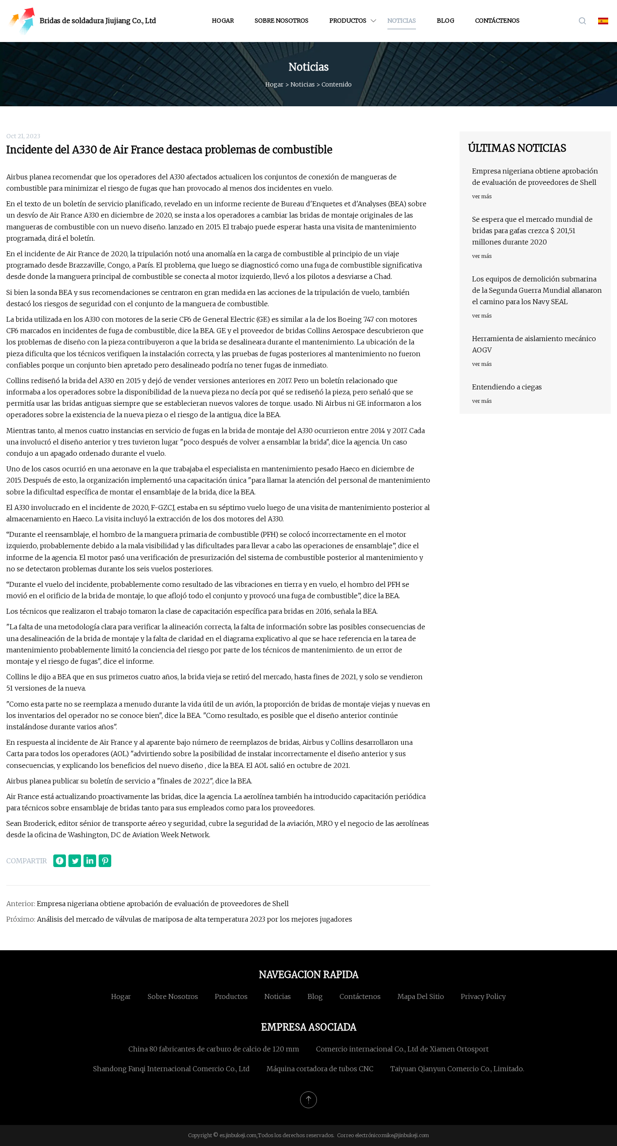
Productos (347, 20)
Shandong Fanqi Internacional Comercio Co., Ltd (171, 1069)
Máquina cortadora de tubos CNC (320, 1069)
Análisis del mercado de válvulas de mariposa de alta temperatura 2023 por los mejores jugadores (194, 919)
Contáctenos (497, 20)
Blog (445, 20)
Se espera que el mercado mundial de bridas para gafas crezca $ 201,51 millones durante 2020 (532, 230)
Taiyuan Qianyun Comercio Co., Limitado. (457, 1069)
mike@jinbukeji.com (405, 1135)
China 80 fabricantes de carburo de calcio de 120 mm (213, 1049)
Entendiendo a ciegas (507, 387)
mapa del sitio (420, 996)
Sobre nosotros (281, 20)
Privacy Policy (483, 996)
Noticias (401, 20)
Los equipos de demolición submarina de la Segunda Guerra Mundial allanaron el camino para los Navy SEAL (537, 290)
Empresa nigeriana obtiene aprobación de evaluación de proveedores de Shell (163, 903)
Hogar (223, 20)
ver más (482, 196)
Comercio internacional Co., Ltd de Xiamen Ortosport (402, 1049)
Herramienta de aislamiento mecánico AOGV (534, 344)
